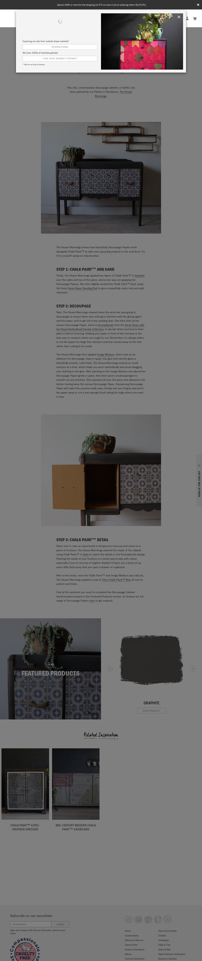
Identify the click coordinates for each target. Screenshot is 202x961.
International (60, 46)
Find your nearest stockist (60, 58)
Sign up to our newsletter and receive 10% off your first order (101, 4)
